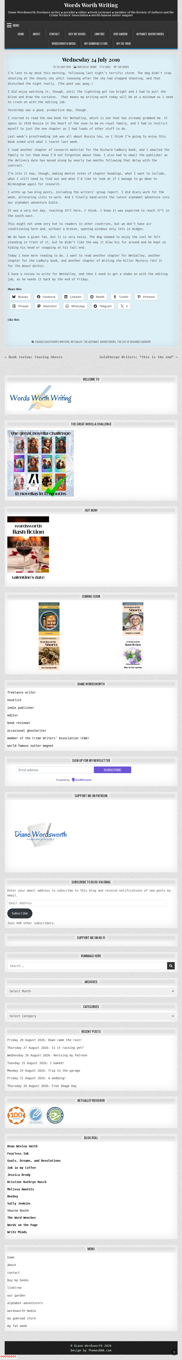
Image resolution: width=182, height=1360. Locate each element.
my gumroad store (96, 43)
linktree (100, 34)
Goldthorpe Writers (56, 342)
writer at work (87, 67)
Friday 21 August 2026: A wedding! (36, 1078)
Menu (16, 25)
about (36, 34)
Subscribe (20, 913)
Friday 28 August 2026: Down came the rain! (44, 1040)
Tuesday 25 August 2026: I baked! (35, 1063)
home (21, 34)
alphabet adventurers (150, 34)
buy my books (77, 34)
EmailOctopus (83, 780)
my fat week (124, 43)
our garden (120, 34)
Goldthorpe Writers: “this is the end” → (139, 357)
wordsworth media (63, 43)
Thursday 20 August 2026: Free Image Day (42, 1086)
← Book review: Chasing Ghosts (34, 357)
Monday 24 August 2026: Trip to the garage (43, 1070)
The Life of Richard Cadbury (134, 342)
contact (54, 34)
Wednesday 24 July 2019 (91, 59)
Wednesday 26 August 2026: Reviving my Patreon (47, 1055)
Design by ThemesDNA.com (91, 1350)
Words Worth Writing (91, 4)
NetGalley (76, 342)
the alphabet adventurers (99, 342)
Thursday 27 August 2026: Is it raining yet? (45, 1047)
